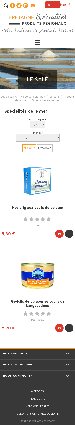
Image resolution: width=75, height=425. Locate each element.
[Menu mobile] (37, 42)
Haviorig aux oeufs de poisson (37, 207)
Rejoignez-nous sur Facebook (12, 5)
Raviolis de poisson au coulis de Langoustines (38, 303)
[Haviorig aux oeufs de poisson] (37, 180)
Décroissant (44, 148)
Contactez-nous (33, 5)
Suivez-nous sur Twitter (19, 5)
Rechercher (6, 5)
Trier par (38, 132)
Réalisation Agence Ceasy (37, 421)
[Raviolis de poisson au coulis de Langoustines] (37, 274)
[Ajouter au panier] (59, 234)
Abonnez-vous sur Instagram (25, 5)
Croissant (29, 148)
